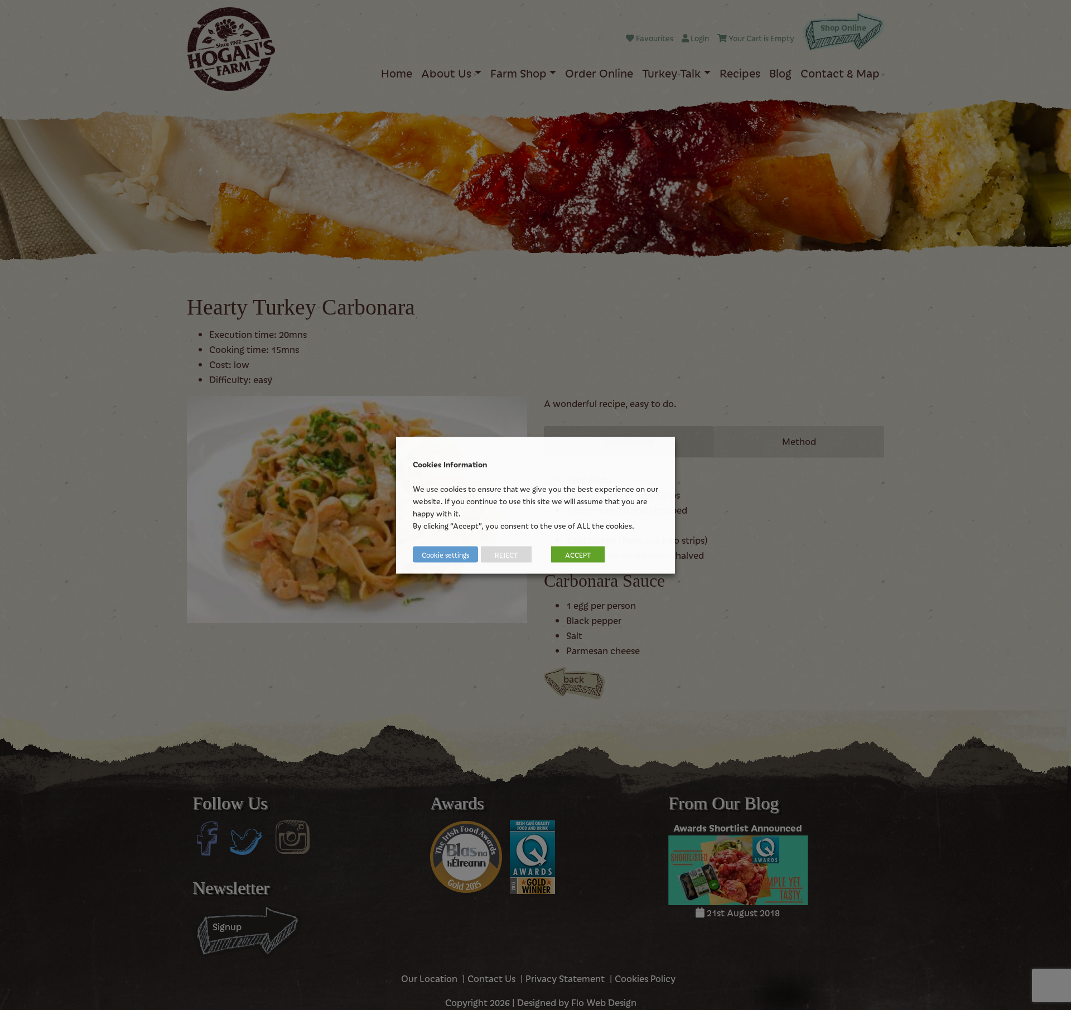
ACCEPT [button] (578, 554)
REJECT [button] (506, 554)
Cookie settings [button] (445, 554)
